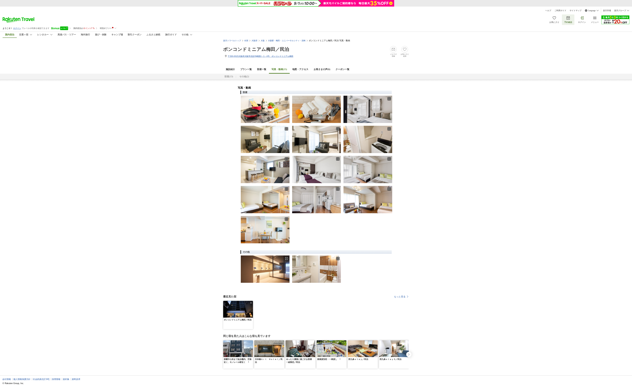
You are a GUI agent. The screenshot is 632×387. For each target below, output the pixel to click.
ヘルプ (548, 10)
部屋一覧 (261, 69)
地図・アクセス (300, 69)
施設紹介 (230, 69)
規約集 (66, 379)
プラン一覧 (246, 69)
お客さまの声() (322, 69)
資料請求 (76, 379)
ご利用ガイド (560, 10)
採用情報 (56, 379)
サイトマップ (575, 10)
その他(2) (244, 76)
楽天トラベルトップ (232, 40)
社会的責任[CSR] (41, 379)
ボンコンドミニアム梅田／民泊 (256, 49)
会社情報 (6, 379)
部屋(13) (228, 76)
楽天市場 (607, 10)
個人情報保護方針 (21, 379)
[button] (251, 303)
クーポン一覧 (342, 69)
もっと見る (400, 296)
